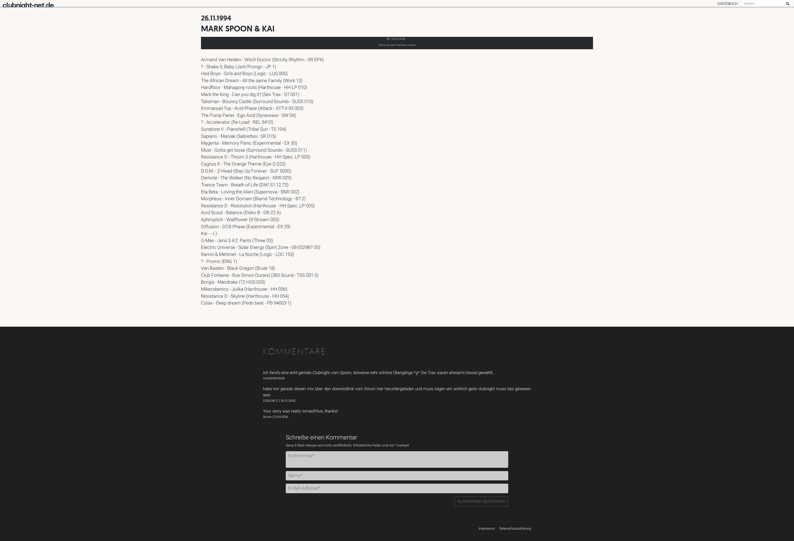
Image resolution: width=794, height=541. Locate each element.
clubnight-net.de (28, 5)
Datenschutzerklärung (515, 528)
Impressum (487, 528)
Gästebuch (727, 3)
